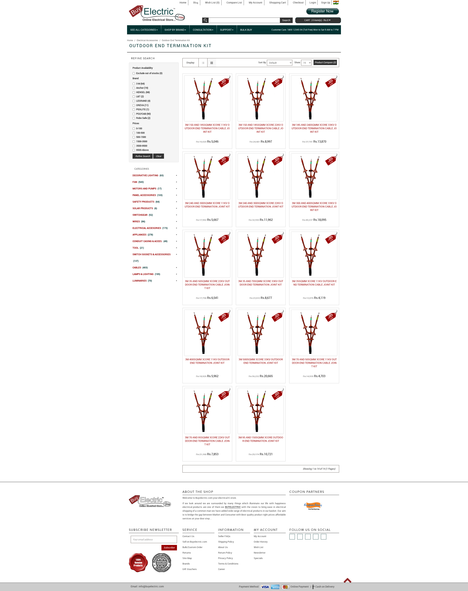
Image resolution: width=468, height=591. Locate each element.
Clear (158, 156)
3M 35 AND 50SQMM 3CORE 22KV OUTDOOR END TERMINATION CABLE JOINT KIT (207, 284)
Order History (261, 541)
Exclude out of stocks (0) (149, 73)
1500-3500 (141, 141)
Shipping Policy (226, 541)
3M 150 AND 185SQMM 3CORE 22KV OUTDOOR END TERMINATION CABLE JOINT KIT (260, 128)
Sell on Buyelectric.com (194, 541)
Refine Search (142, 156)
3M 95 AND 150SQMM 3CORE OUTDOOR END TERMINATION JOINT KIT (260, 439)
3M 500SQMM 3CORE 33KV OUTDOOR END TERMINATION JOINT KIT (261, 361)
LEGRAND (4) (143, 100)
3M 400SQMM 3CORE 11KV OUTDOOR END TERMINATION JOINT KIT (207, 361)
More (214, 518)
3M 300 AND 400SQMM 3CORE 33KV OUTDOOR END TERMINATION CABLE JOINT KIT (314, 206)
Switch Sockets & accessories (152, 257)
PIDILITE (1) (142, 109)
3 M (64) (140, 83)
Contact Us (188, 536)
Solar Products (145, 208)
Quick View (208, 146)
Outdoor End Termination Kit (176, 40)
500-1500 (141, 137)
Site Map (187, 558)
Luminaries (142, 280)
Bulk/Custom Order (192, 547)
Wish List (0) (212, 2)
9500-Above (142, 150)
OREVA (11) (142, 105)
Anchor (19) (142, 87)
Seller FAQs (224, 536)
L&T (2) (140, 96)
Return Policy (225, 552)
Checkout (298, 2)
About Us (223, 547)
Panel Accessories (148, 195)
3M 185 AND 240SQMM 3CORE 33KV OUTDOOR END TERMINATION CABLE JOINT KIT (314, 128)
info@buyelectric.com (151, 586)
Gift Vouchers (189, 569)
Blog (195, 2)
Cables (140, 267)
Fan (138, 182)
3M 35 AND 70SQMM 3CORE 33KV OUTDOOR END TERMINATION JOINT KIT (260, 282)
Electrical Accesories (150, 228)
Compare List (234, 2)
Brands (186, 563)
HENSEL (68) (143, 92)
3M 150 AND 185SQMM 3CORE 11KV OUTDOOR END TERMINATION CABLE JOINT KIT (207, 128)
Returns (186, 552)
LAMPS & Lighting (146, 274)
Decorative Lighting (148, 175)
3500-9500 (141, 145)
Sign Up (325, 2)
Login (313, 2)
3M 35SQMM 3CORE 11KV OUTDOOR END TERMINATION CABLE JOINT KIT (314, 282)
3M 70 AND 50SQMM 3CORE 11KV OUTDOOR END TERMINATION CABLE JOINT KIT (314, 363)
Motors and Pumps (147, 188)
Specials (258, 558)
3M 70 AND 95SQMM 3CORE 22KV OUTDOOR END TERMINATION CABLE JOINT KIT (207, 441)
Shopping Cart (277, 2)
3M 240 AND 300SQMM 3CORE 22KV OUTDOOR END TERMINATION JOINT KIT (260, 204)
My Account (255, 2)
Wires (139, 221)
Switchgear (143, 214)
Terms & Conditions (228, 563)
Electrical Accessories (147, 40)
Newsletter (259, 552)
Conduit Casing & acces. (150, 241)
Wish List (258, 547)
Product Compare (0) (325, 62)
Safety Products (146, 201)
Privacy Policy (225, 558)
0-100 (139, 128)
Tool (138, 247)
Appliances (143, 234)
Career (221, 569)
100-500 (140, 132)
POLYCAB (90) (143, 113)
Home (183, 2)
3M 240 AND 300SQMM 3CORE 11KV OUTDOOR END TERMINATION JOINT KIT (207, 204)
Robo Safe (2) (143, 118)
